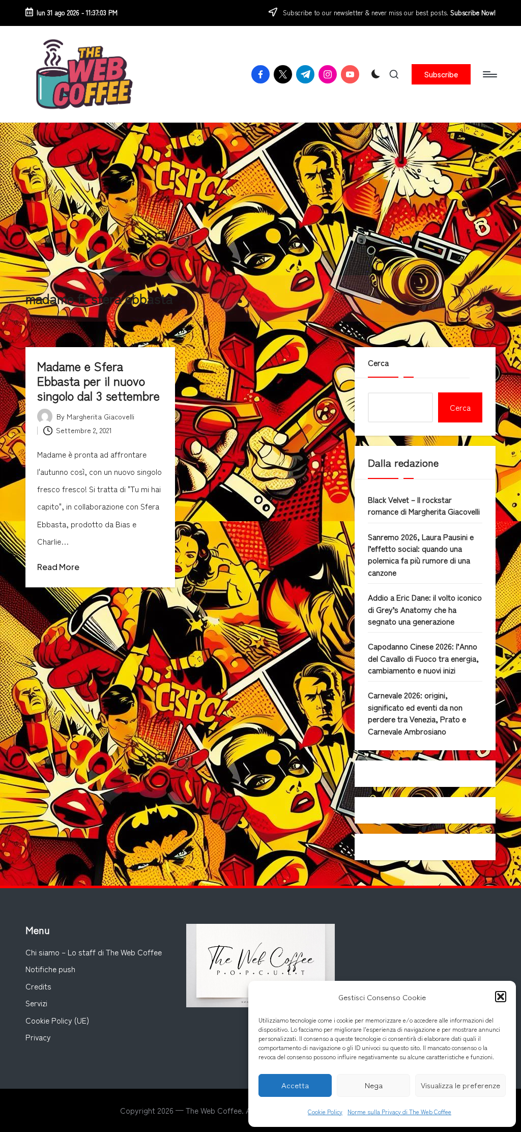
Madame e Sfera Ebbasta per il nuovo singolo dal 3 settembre (98, 380)
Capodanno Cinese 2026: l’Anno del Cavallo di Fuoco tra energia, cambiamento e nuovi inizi (423, 657)
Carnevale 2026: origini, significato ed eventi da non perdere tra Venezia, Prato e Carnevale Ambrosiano (417, 712)
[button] (501, 997)
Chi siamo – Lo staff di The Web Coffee (93, 951)
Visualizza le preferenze (460, 1085)
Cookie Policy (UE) (57, 1020)
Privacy (38, 1036)
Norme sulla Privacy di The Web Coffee (399, 1111)
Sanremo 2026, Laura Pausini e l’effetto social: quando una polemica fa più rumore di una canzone (421, 554)
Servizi (36, 1002)
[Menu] (489, 74)
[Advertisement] (260, 199)
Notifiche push (50, 968)
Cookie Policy (325, 1111)
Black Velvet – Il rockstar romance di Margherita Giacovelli (424, 505)
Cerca (378, 362)
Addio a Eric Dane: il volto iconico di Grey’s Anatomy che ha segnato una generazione (425, 609)
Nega (374, 1085)
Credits (38, 986)
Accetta (295, 1085)
